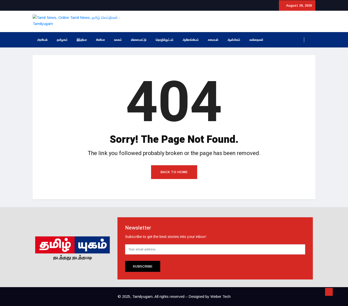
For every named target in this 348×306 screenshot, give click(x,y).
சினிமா (100, 40)
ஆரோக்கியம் (191, 40)
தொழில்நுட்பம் (164, 40)
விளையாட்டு (138, 40)
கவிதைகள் (256, 40)
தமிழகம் (62, 40)
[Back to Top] (329, 292)
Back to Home (174, 172)
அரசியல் (42, 40)
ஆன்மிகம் (233, 40)
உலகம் (118, 40)
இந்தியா (82, 40)
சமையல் (213, 40)
